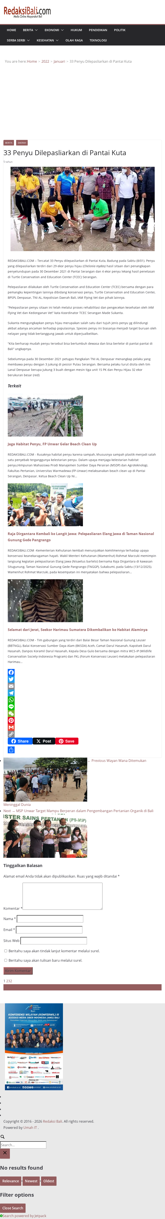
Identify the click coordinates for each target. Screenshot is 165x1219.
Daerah (22, 142)
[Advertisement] (82, 97)
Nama (9, 918)
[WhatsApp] (82, 699)
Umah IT (30, 1127)
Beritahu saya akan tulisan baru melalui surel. (45, 960)
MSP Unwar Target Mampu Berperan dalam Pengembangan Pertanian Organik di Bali (78, 810)
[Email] (82, 686)
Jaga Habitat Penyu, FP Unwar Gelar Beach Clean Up (52, 444)
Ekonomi (52, 30)
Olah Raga (74, 40)
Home (11, 30)
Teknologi (98, 40)
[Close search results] (5, 1154)
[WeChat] (82, 713)
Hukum (76, 30)
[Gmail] (82, 727)
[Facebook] (82, 672)
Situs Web (11, 940)
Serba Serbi (16, 40)
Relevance (10, 1181)
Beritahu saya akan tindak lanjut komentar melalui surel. (54, 951)
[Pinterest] (82, 720)
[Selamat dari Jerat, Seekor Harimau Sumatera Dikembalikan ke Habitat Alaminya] (45, 582)
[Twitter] (82, 679)
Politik (119, 30)
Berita (28, 30)
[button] (35, 30)
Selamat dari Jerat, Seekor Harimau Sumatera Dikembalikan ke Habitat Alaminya (78, 629)
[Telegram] (82, 693)
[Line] (82, 706)
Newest (31, 1181)
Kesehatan (45, 40)
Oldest (48, 1181)
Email (9, 929)
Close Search (12, 1208)
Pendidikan (98, 30)
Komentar (13, 908)
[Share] (82, 749)
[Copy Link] (82, 734)
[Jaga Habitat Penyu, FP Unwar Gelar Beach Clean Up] (45, 396)
